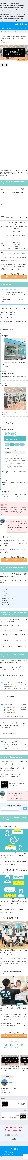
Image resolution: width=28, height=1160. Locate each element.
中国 (21, 28)
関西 (18, 28)
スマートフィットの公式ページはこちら (13, 277)
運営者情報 (8, 1152)
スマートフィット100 (14, 1051)
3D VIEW (12, 248)
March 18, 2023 (22, 716)
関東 (10, 28)
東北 (6, 28)
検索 (25, 808)
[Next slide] (6, 65)
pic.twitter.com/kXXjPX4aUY (10, 714)
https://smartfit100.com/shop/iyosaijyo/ (16, 253)
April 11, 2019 (22, 688)
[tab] (1, 1156)
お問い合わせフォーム (17, 1152)
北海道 (2, 28)
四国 (25, 28)
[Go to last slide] (2, 65)
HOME (15, 1149)
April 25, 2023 (16, 748)
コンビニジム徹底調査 (14, 24)
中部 (14, 28)
